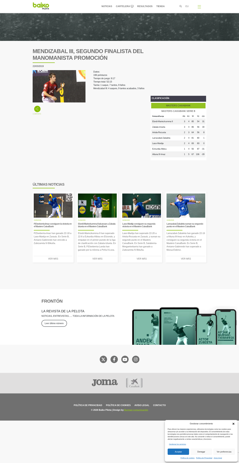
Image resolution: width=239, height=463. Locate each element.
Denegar (201, 452)
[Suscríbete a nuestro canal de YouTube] (125, 360)
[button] (233, 423)
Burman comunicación (136, 410)
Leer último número (54, 323)
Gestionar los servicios (177, 444)
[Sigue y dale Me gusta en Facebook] (114, 360)
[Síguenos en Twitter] (103, 360)
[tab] (178, 105)
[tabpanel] (178, 135)
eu (187, 6)
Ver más (53, 259)
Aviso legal (218, 458)
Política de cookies (187, 458)
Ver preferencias (224, 452)
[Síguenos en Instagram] (135, 360)
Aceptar (178, 452)
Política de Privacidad (204, 458)
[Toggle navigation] (199, 6)
